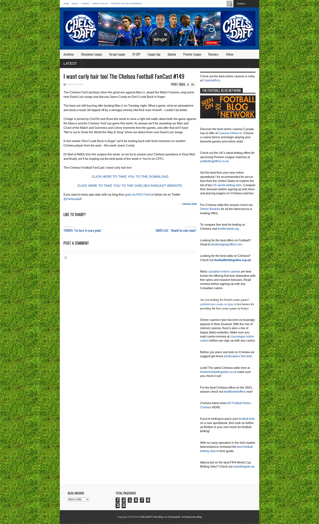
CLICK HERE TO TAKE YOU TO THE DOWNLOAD (130, 176)
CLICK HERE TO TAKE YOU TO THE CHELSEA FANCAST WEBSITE (129, 185)
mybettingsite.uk (243, 466)
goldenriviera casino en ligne (217, 304)
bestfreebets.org (228, 228)
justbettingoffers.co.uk (214, 161)
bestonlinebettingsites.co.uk (218, 371)
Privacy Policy (100, 4)
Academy (69, 54)
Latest (70, 63)
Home (66, 4)
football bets (247, 418)
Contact (85, 4)
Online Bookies (210, 209)
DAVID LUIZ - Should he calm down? (176, 230)
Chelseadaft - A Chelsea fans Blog (185, 517)
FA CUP (136, 54)
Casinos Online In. (230, 133)
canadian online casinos (224, 271)
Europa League (117, 54)
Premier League (192, 54)
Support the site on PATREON (126, 4)
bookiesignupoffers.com (226, 244)
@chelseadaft (73, 199)
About (75, 4)
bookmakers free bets (238, 356)
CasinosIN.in (211, 80)
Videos (230, 54)
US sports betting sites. (227, 185)
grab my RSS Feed (137, 194)
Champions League (91, 54)
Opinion (172, 54)
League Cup (154, 54)
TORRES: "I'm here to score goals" (83, 230)
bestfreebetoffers (235, 391)
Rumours (213, 54)
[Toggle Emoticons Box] (66, 258)
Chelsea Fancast (74, 84)
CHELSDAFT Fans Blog (151, 517)
